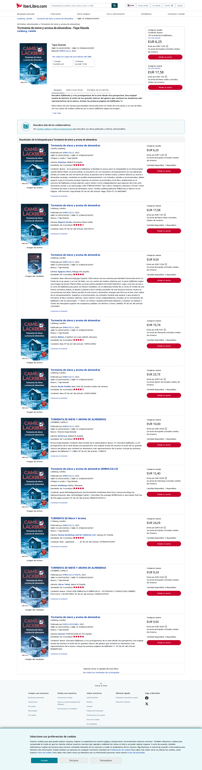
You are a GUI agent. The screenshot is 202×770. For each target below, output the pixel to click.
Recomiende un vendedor (67, 709)
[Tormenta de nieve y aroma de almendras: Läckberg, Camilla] (34, 245)
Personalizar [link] (106, 760)
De (58, 62)
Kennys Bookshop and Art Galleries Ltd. (77, 535)
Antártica (62, 436)
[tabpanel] (97, 104)
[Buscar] (115, 5)
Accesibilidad (92, 724)
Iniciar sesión (143, 5)
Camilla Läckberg (44, 129)
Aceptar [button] (44, 760)
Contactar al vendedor (59, 196)
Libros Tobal (64, 584)
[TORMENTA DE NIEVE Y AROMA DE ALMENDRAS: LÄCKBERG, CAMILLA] (34, 458)
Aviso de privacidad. (136, 752)
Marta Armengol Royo (62, 129)
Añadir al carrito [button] (165, 57)
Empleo (90, 706)
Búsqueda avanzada (25, 14)
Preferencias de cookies (120, 750)
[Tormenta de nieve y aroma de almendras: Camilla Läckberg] (34, 185)
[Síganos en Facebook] (146, 698)
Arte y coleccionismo (116, 14)
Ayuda (179, 5)
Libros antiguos (83, 14)
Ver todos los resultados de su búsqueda (101, 672)
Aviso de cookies (93, 719)
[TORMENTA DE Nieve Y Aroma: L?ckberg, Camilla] (34, 557)
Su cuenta (156, 5)
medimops (62, 485)
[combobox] (80, 5)
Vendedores (146, 14)
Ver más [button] (57, 113)
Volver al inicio (101, 685)
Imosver (61, 634)
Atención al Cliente (123, 702)
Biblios (61, 337)
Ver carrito (32, 715)
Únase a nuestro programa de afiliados (68, 703)
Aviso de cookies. (44, 752)
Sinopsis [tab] (58, 90)
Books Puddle (64, 386)
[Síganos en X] (146, 704)
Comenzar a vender (176, 14)
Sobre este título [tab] (74, 90)
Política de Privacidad (95, 711)
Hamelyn (62, 162)
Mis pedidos (32, 711)
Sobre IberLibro (92, 697)
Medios (89, 702)
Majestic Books (65, 222)
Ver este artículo (154, 38)
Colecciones (56, 14)
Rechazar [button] (74, 760)
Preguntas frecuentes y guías (127, 697)
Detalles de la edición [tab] (98, 90)
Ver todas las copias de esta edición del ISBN (71, 56)
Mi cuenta (32, 706)
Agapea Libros (64, 271)
